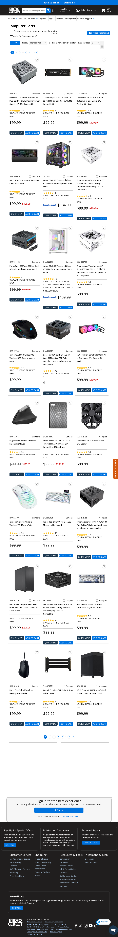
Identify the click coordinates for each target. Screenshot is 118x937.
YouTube (90, 925)
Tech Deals (68, 2)
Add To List (66, 215)
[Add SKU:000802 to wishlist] (104, 317)
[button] (103, 922)
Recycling (14, 872)
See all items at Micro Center (64, 43)
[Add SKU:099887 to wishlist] (36, 317)
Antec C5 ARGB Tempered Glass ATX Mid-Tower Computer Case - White (57, 269)
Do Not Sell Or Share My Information (41, 927)
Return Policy (15, 862)
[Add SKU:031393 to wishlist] (36, 566)
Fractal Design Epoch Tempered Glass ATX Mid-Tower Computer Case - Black (23, 607)
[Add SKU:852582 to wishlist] (104, 483)
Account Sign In (56, 932)
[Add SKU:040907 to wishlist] (70, 402)
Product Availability (43, 862)
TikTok (95, 925)
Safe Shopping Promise (20, 869)
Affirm (37, 875)
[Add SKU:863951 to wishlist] (70, 317)
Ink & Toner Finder (68, 869)
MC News (80, 18)
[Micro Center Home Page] (14, 9)
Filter (15, 43)
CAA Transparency (59, 924)
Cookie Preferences (34, 934)
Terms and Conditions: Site (37, 929)
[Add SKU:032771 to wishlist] (70, 652)
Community (65, 859)
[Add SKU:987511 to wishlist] (36, 59)
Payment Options (42, 872)
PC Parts (31, 18)
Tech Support (91, 862)
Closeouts (89, 859)
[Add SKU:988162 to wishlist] (104, 566)
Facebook (75, 925)
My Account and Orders (20, 859)
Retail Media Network (69, 882)
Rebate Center (66, 865)
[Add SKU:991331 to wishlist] (104, 652)
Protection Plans (17, 876)
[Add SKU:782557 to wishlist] (104, 59)
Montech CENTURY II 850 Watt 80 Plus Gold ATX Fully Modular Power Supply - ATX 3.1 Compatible (24, 100)
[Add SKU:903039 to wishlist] (70, 483)
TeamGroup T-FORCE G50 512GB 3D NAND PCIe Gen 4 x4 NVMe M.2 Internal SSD (57, 100)
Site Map (63, 886)
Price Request (49, 205)
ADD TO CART (32, 132)
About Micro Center (34, 922)
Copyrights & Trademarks (37, 932)
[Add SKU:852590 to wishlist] (104, 142)
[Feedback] (115, 468)
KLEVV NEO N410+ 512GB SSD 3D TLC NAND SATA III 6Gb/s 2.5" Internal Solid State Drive (57, 443)
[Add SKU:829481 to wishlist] (36, 402)
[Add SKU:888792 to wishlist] (104, 228)
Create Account (71, 816)
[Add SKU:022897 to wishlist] (70, 228)
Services (59, 18)
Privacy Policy (63, 927)
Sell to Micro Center (68, 876)
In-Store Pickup (41, 859)
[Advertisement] (33, 763)
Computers (41, 18)
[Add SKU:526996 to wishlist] (36, 483)
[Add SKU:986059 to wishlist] (36, 142)
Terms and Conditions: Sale (61, 929)
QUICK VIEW (16, 132)
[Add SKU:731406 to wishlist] (36, 228)
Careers (63, 872)
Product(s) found (99, 32)
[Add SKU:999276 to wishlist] (70, 59)
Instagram (85, 925)
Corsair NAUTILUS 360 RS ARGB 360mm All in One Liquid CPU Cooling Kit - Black (90, 100)
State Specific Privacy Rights (38, 924)
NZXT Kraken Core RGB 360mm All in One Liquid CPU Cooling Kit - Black (91, 358)
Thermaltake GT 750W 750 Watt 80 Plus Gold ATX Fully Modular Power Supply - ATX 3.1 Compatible (92, 525)
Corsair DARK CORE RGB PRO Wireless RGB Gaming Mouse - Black (22, 358)
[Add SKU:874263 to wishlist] (36, 652)
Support (88, 18)
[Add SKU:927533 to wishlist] (70, 142)
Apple (51, 18)
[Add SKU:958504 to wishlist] (104, 402)
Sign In (59, 810)
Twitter (81, 925)
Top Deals (21, 18)
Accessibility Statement (54, 922)
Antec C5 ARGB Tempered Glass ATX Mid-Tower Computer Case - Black (57, 183)
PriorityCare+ (70, 18)
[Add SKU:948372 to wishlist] (70, 566)
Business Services (68, 879)
